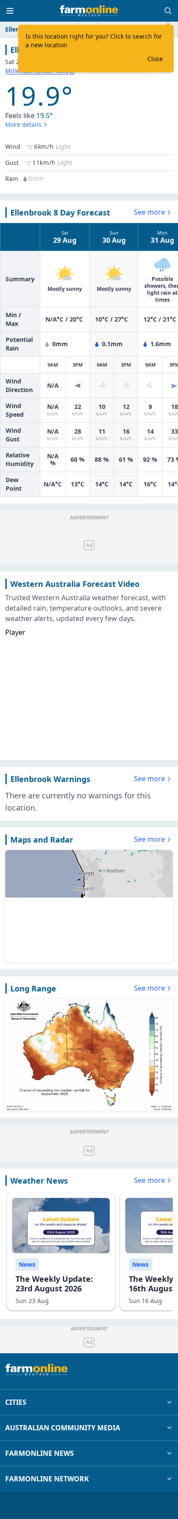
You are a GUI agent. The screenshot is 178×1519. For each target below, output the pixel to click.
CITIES (15, 1402)
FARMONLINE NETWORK (47, 1479)
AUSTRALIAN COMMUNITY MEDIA (62, 1427)
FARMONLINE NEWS (39, 1453)
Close (155, 59)
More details (23, 125)
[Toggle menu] (10, 11)
